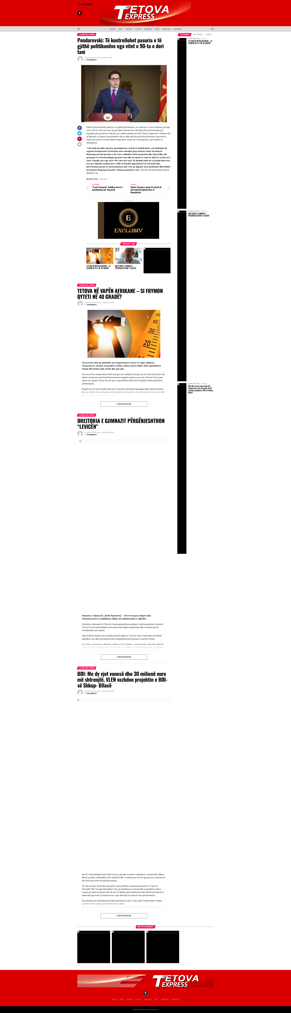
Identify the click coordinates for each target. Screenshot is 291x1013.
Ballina (112, 29)
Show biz (129, 29)
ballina (104, 179)
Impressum (177, 29)
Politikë (138, 29)
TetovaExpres (91, 60)
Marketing (166, 29)
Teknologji (148, 29)
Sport (157, 29)
